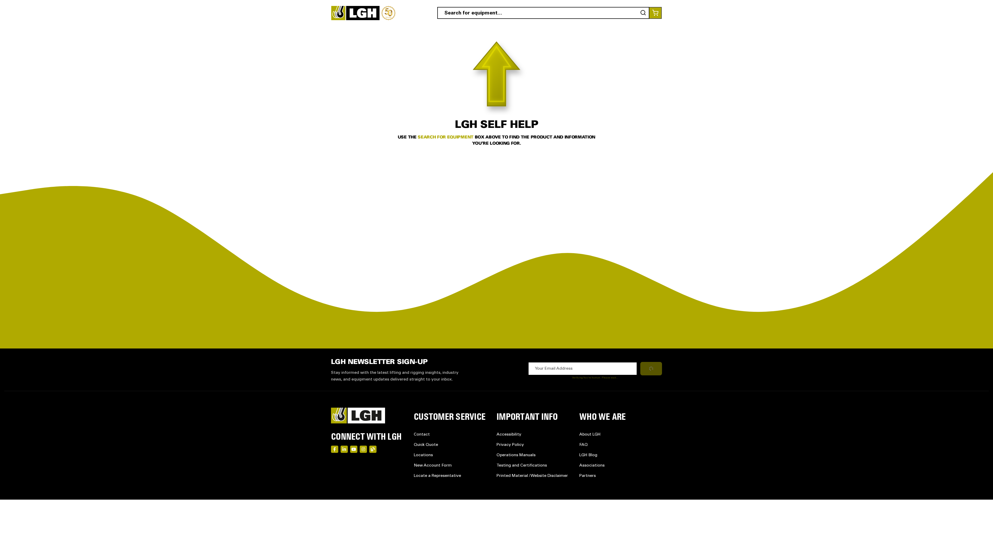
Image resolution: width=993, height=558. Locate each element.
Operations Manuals (516, 455)
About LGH (589, 434)
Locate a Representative (437, 476)
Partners (587, 476)
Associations (592, 465)
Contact (422, 434)
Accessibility (508, 434)
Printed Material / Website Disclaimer (532, 476)
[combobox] (543, 13)
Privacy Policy (510, 445)
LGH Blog (588, 455)
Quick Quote (426, 445)
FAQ (583, 445)
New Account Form (433, 465)
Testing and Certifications (521, 465)
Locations (423, 455)
